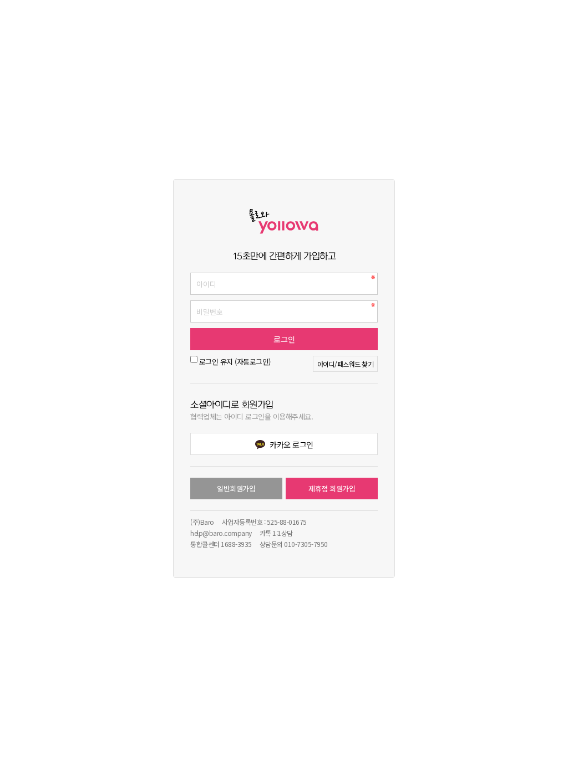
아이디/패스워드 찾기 (345, 364)
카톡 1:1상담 (276, 533)
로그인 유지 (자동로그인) (235, 361)
